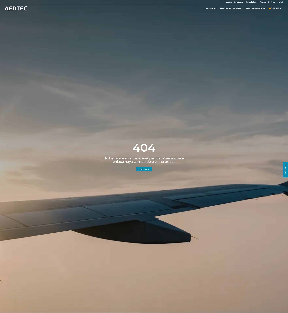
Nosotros (228, 2)
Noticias (271, 2)
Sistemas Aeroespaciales (231, 8)
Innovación (238, 2)
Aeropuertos (210, 8)
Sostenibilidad (252, 2)
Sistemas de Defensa (255, 8)
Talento (263, 2)
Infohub (280, 2)
